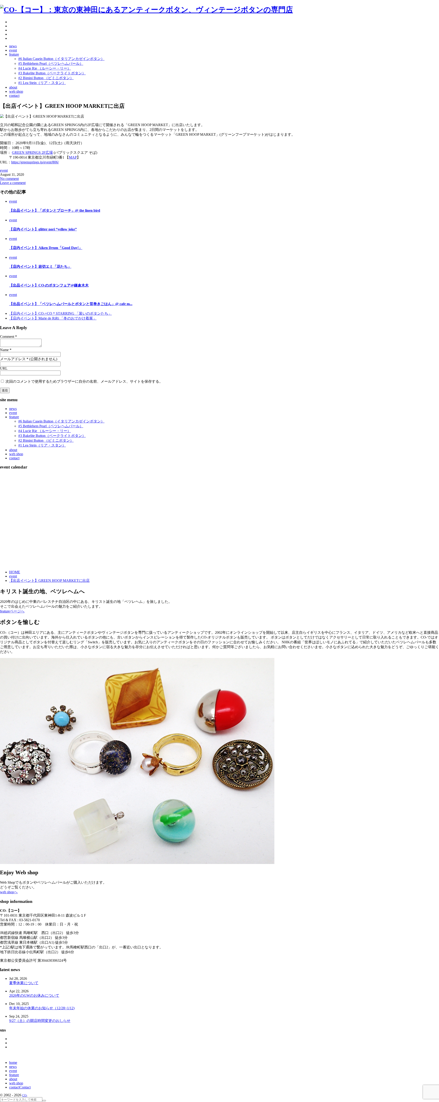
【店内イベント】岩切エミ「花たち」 (40, 266)
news (13, 409)
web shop (16, 454)
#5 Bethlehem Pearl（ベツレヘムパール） (50, 426)
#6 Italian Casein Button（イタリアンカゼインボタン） (61, 421)
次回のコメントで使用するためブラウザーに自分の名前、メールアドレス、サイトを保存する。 (84, 381)
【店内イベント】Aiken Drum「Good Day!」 (45, 248)
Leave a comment (13, 183)
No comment (9, 179)
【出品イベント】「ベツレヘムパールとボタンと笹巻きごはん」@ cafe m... (70, 304)
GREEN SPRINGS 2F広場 (32, 152)
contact (14, 458)
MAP (73, 157)
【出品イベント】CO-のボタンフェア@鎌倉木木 (49, 285)
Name (4, 350)
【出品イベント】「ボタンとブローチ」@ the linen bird (54, 210)
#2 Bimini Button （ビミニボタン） (46, 440)
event (4, 170)
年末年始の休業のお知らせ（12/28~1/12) (42, 1008)
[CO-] (146, 9)
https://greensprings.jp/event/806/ (35, 162)
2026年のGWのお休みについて (34, 995)
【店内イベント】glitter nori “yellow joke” (43, 229)
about (13, 450)
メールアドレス (13, 359)
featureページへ (12, 611)
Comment (7, 336)
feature (14, 417)
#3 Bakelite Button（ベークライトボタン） (52, 436)
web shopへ (9, 892)
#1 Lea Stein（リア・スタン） (42, 445)
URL (4, 368)
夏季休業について (23, 983)
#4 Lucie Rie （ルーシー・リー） (44, 431)
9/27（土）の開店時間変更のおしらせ (39, 1021)
